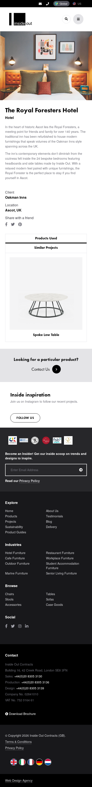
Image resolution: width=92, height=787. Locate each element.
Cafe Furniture (15, 558)
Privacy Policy (29, 481)
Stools (9, 599)
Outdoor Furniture (17, 563)
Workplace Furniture (60, 558)
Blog (49, 521)
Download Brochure (22, 714)
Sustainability (14, 527)
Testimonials (54, 516)
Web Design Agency (19, 780)
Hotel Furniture (15, 553)
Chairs (9, 594)
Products (11, 516)
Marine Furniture (16, 573)
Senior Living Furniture (61, 573)
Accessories (13, 604)
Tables (50, 594)
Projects (10, 521)
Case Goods (54, 604)
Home (9, 511)
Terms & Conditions (18, 741)
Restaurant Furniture (60, 553)
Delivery (51, 527)
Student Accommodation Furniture (62, 565)
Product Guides (15, 532)
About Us (52, 511)
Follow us (25, 418)
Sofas (50, 599)
